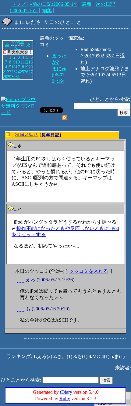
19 (26, 66)
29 (9, 76)
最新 (86, 4)
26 (26, 71)
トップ (18, 4)
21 (5, 71)
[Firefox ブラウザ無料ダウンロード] (19, 112)
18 (22, 66)
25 (22, 71)
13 (30, 62)
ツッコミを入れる (88, 271)
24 (18, 71)
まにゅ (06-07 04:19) (59, 75)
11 (22, 62)
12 (26, 62)
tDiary (66, 392)
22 (9, 71)
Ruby (64, 398)
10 (18, 62)
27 (30, 71)
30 (13, 76)
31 (18, 76)
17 (18, 66)
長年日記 (50, 135)
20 (30, 66)
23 (13, 71)
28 (5, 76)
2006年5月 (17, 45)
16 (13, 66)
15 (9, 66)
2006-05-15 (26, 135)
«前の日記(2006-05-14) (53, 4)
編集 (47, 10)
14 (5, 66)
